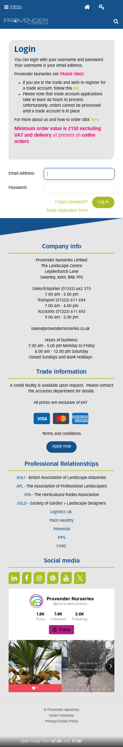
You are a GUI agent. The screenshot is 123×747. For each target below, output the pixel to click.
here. (95, 120)
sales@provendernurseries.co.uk (60, 329)
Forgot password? (71, 202)
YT (66, 578)
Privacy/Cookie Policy (61, 721)
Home (87, 7)
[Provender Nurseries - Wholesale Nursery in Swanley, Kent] (26, 21)
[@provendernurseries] (36, 601)
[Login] (102, 7)
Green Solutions (61, 716)
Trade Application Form (67, 211)
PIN (52, 578)
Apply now (61, 446)
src (116, 21)
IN (39, 578)
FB (26, 578)
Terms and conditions (61, 434)
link (76, 88)
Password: (18, 188)
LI (14, 578)
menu (16, 7)
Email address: (22, 174)
